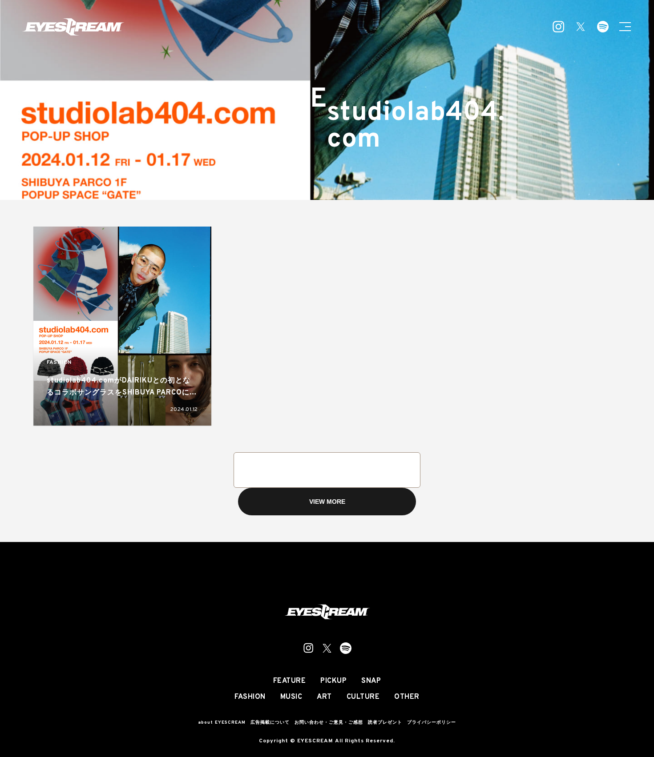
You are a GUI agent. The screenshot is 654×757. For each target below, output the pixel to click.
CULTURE (363, 697)
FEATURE (289, 681)
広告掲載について (270, 722)
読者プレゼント (385, 722)
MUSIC (291, 697)
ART (324, 697)
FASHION (59, 362)
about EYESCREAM (222, 722)
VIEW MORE (327, 501)
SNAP (371, 681)
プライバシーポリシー (431, 722)
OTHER (407, 697)
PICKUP (333, 681)
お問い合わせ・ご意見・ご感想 (329, 722)
